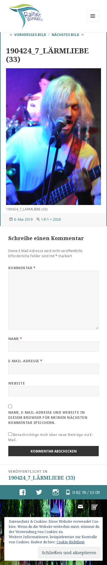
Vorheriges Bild (30, 34)
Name (15, 338)
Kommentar (21, 268)
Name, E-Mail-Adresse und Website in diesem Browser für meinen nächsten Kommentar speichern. (47, 417)
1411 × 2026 (51, 219)
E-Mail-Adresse (25, 361)
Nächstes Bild (65, 34)
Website (16, 383)
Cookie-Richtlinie (70, 542)
